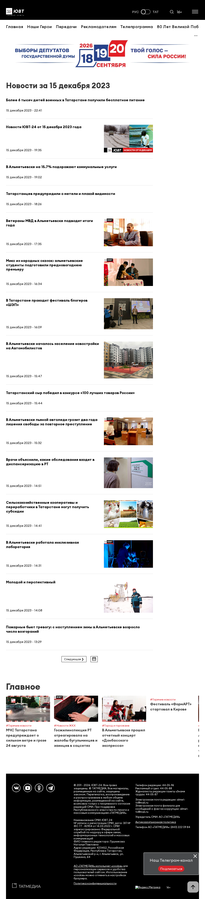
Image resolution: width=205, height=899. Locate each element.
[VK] (16, 788)
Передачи (66, 26)
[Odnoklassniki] (39, 788)
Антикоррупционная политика (155, 822)
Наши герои (39, 26)
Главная (14, 26)
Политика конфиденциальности (95, 883)
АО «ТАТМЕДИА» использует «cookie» (98, 866)
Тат (156, 12)
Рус (135, 12)
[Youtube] (27, 788)
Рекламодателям (98, 26)
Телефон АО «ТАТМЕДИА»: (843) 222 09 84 (162, 827)
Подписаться (171, 869)
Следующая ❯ (74, 659)
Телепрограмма (136, 26)
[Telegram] (50, 788)
